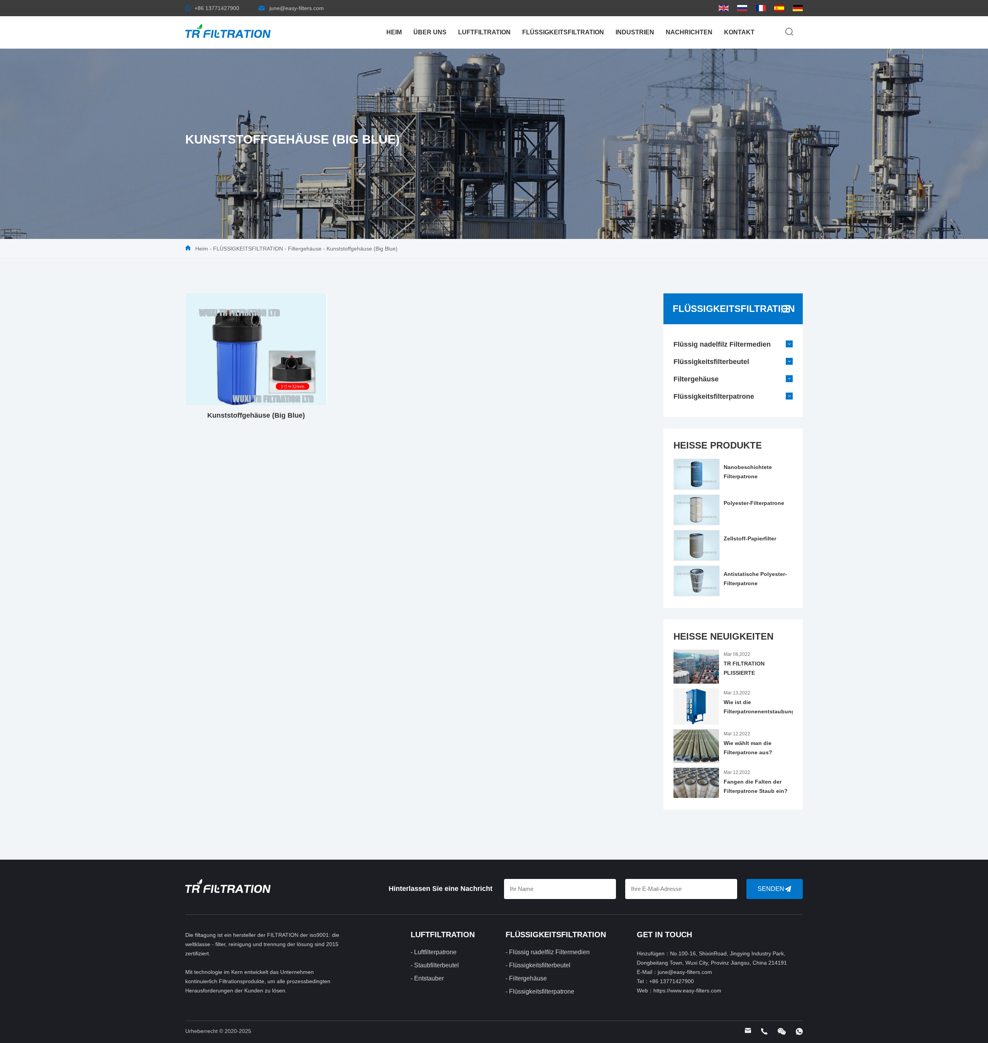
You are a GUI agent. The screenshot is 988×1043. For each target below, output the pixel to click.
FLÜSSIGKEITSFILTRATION (563, 32)
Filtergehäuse (304, 249)
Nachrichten (689, 32)
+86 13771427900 (217, 8)
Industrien (635, 32)
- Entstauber (427, 978)
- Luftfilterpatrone (434, 952)
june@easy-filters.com (296, 8)
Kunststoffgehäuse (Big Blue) (362, 249)
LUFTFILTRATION (484, 32)
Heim (394, 32)
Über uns (430, 32)
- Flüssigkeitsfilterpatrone (540, 991)
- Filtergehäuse (526, 978)
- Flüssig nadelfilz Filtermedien (548, 952)
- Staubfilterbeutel (435, 965)
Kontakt (739, 32)
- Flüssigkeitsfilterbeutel (538, 965)
